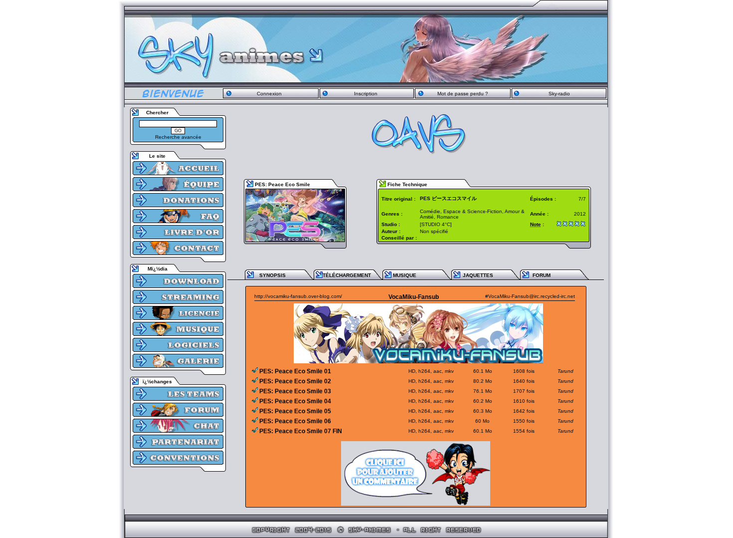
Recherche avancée (178, 137)
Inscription (365, 93)
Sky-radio (559, 93)
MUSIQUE (404, 275)
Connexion (269, 93)
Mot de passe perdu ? (462, 93)
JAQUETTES (478, 275)
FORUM (541, 275)
